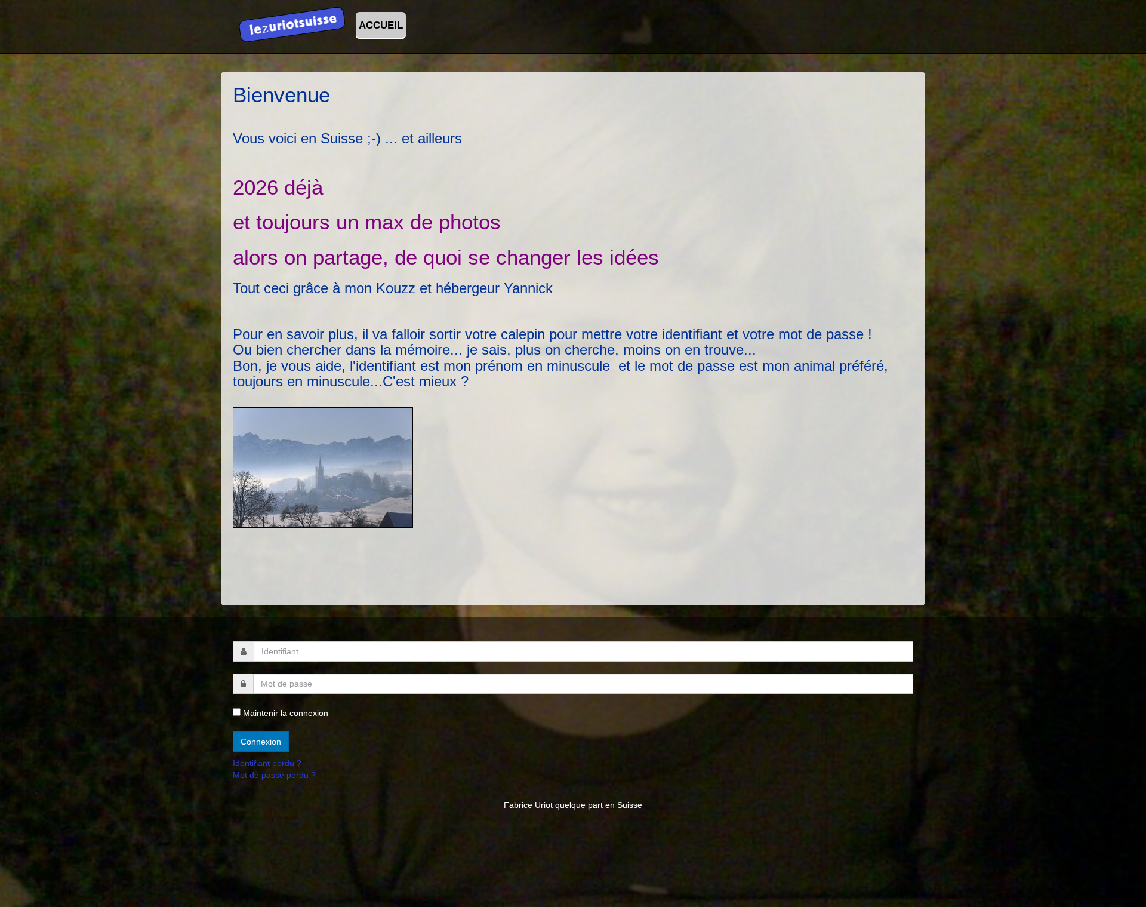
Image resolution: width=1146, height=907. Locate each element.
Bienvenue (281, 94)
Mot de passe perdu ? (274, 775)
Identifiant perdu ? (267, 763)
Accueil (381, 25)
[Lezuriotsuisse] (292, 22)
